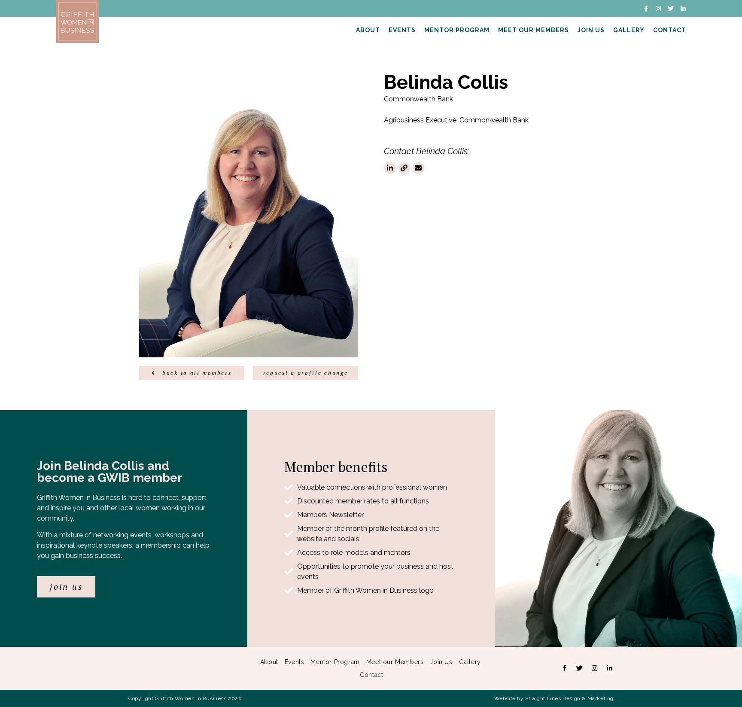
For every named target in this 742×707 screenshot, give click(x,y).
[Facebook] (564, 668)
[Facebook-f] (646, 9)
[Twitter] (671, 9)
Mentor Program (457, 30)
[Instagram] (658, 9)
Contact (669, 30)
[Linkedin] (609, 668)
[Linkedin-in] (683, 9)
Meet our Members (533, 30)
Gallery (629, 30)
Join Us (591, 30)
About (368, 30)
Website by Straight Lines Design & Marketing (554, 698)
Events (402, 30)
